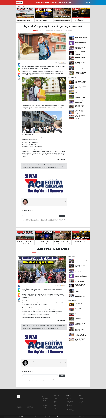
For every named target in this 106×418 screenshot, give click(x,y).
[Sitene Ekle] (32, 401)
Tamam (85, 416)
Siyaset (47, 2)
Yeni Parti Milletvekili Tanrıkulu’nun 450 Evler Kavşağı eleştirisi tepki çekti (80, 112)
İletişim (44, 407)
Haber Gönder (29, 408)
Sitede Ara (81, 398)
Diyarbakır (52, 2)
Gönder (62, 375)
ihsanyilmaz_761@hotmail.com (37, 202)
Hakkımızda (19, 406)
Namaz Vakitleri (70, 401)
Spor (60, 2)
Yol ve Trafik (69, 400)
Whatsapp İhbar (30, 407)
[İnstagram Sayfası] (22, 401)
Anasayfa (19, 6)
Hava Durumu (69, 398)
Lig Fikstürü (69, 404)
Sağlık (67, 2)
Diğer (70, 2)
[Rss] (28, 401)
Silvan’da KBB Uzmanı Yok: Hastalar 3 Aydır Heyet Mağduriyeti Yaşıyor (80, 117)
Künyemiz (45, 405)
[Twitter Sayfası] (19, 401)
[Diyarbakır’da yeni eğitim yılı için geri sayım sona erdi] (42, 46)
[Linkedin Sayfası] (26, 401)
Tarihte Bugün (69, 405)
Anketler (80, 400)
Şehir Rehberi (69, 409)
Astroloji (80, 404)
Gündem (42, 2)
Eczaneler (68, 402)
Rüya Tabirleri (81, 402)
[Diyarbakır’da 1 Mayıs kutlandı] (42, 269)
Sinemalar (68, 406)
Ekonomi (38, 2)
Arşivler (44, 402)
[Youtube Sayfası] (24, 401)
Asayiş (63, 2)
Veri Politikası (19, 408)
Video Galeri (45, 398)
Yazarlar (44, 400)
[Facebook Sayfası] (17, 401)
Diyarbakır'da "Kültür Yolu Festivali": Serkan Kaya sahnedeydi (80, 53)
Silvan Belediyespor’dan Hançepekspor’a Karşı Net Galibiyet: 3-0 (80, 106)
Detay (80, 416)
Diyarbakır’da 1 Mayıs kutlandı (81, 260)
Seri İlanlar (69, 408)
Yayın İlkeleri (19, 407)
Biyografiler (81, 401)
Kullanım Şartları (30, 406)
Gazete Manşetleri (70, 410)
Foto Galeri (45, 396)
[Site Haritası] (30, 401)
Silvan (56, 2)
